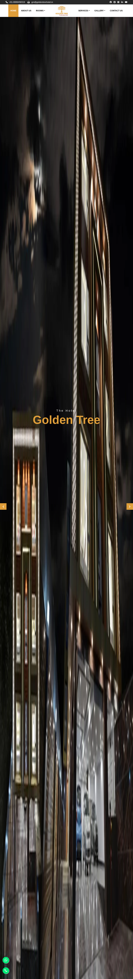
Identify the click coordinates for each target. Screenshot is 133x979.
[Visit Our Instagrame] (118, 2)
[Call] (6, 970)
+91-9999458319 (17, 2)
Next (130, 506)
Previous (3, 506)
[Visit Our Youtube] (126, 2)
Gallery (99, 10)
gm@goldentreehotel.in (42, 2)
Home (13, 10)
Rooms (40, 10)
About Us (26, 10)
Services (83, 10)
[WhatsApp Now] (6, 960)
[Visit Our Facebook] (111, 2)
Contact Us (116, 10)
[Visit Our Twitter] (114, 2)
